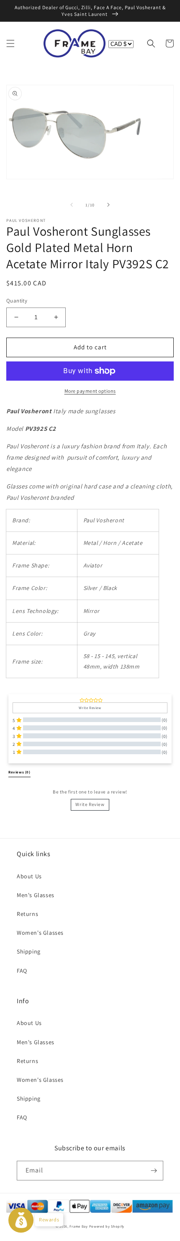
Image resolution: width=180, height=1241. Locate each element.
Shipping (29, 951)
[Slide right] (108, 205)
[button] (10, 43)
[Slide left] (71, 205)
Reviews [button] (19, 772)
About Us (29, 876)
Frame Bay (78, 1226)
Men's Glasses (35, 895)
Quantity (16, 300)
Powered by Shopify (107, 1226)
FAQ (22, 970)
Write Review (89, 804)
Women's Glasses (40, 932)
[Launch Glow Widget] (20, 1220)
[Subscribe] (153, 1170)
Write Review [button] (90, 707)
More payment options (90, 391)
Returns (27, 914)
